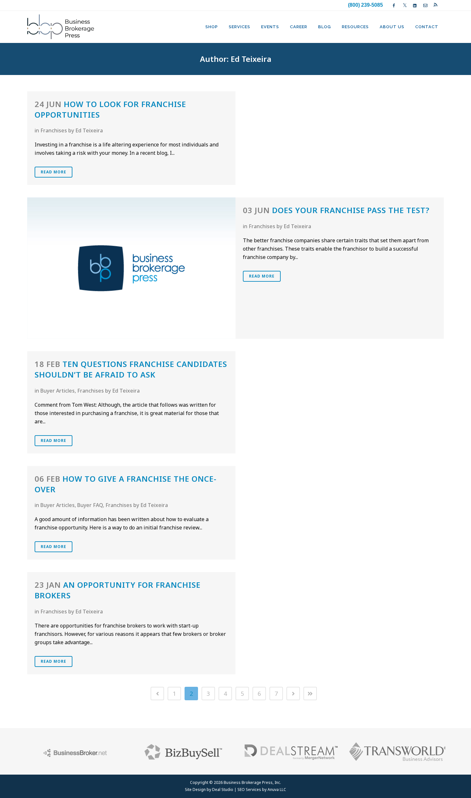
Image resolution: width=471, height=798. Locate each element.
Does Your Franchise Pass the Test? (351, 210)
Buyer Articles (57, 390)
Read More (53, 172)
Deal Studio (222, 789)
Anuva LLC (277, 789)
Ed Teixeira (89, 130)
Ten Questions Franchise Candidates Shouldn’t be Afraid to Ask (131, 369)
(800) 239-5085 (365, 5)
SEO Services (249, 789)
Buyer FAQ (90, 505)
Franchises (53, 130)
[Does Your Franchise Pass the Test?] (131, 268)
